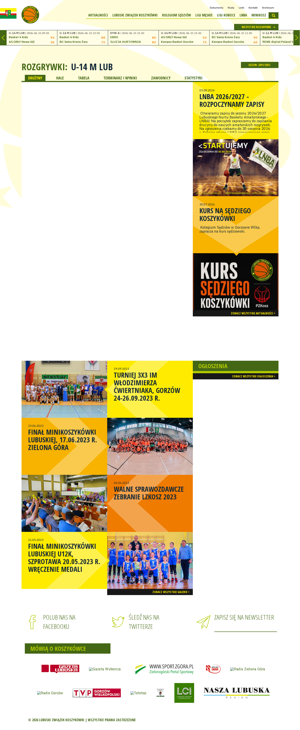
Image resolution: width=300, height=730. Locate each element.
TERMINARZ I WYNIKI (120, 78)
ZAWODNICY (160, 78)
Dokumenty (216, 8)
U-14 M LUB (92, 67)
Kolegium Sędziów (176, 15)
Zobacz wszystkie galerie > (171, 592)
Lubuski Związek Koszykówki (135, 15)
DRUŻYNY (35, 78)
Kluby (231, 8)
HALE (60, 78)
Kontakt (253, 8)
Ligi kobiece (226, 15)
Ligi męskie (204, 15)
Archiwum (268, 8)
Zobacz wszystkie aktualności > (253, 313)
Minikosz (258, 15)
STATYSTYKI (193, 78)
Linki (241, 8)
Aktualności (98, 15)
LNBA (243, 15)
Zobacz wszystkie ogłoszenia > (253, 376)
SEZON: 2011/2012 (259, 65)
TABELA (83, 78)
